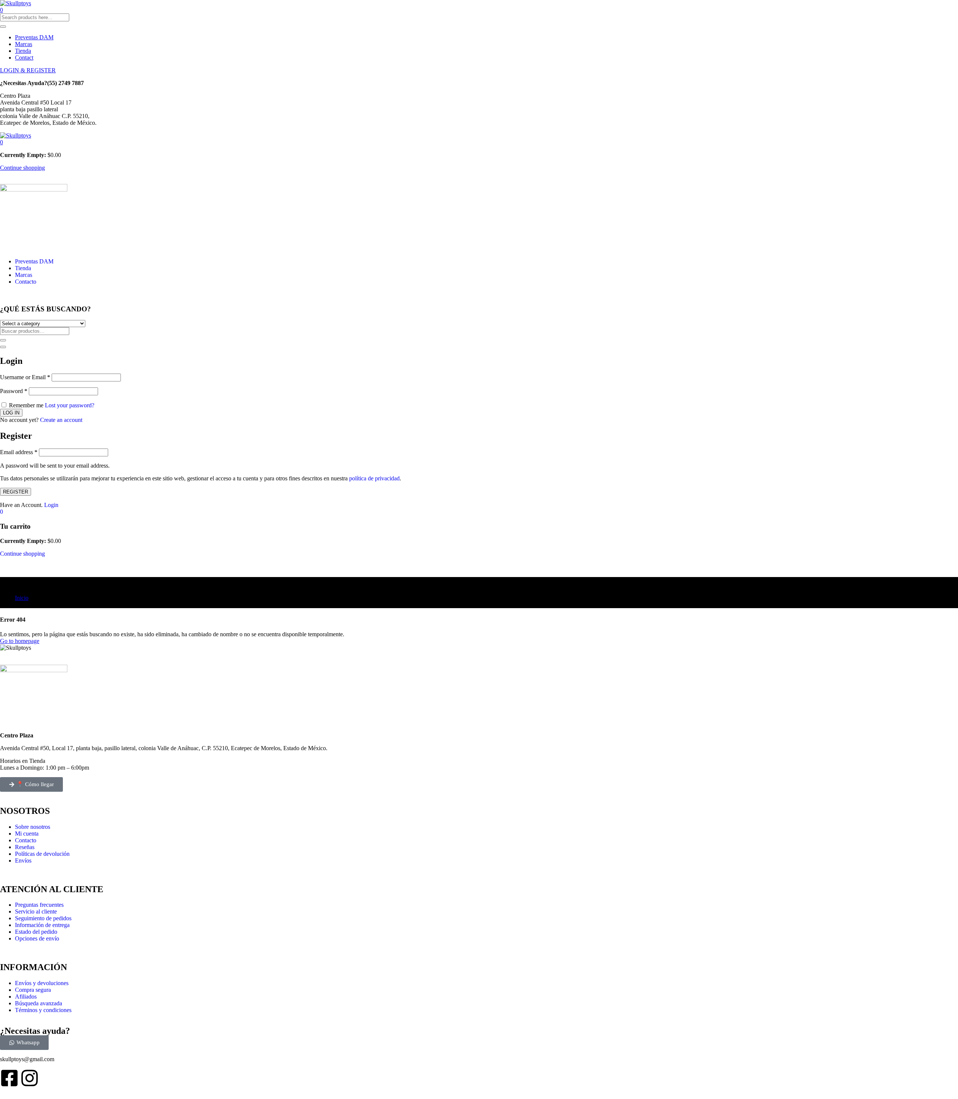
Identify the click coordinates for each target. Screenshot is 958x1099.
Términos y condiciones (43, 1010)
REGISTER (15, 492)
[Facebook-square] (9, 1078)
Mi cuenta (27, 833)
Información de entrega (42, 925)
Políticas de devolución (42, 854)
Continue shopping (22, 167)
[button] (1, 142)
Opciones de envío (37, 938)
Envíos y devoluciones (41, 983)
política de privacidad (374, 478)
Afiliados (26, 996)
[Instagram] (29, 1078)
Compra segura (33, 990)
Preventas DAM (34, 37)
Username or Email (25, 377)
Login (51, 505)
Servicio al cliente (36, 911)
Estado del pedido (36, 932)
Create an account (61, 420)
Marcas (23, 44)
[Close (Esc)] (3, 347)
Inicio (21, 598)
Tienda (23, 51)
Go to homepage (19, 641)
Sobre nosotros (32, 827)
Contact (24, 57)
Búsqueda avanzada (38, 1003)
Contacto (25, 281)
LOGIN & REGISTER (28, 70)
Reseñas (24, 847)
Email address (18, 452)
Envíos (23, 860)
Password (13, 391)
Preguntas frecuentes (39, 905)
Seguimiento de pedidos (43, 918)
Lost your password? (69, 405)
